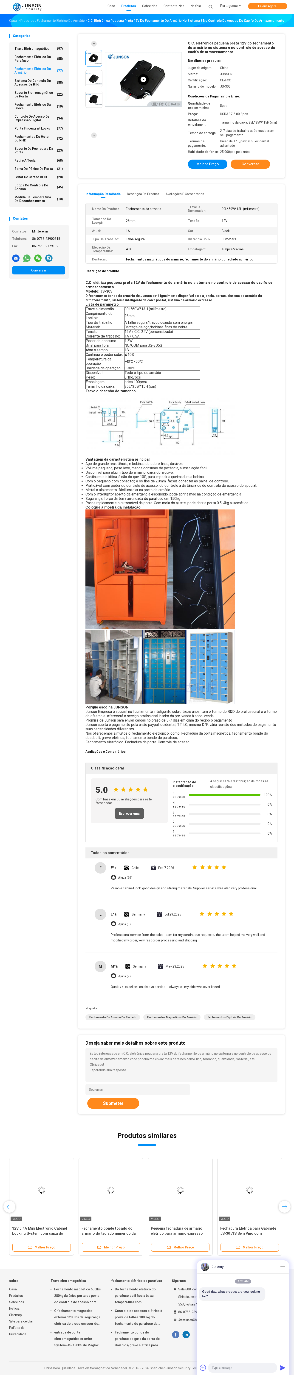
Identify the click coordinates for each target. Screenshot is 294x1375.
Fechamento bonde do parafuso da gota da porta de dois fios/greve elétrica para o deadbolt (138, 1339)
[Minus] (282, 1267)
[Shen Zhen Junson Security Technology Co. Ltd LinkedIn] (186, 1335)
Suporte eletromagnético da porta (38, 94)
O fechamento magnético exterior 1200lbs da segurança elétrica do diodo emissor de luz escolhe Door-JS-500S (77, 1318)
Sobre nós (16, 1302)
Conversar (38, 270)
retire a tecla (38, 160)
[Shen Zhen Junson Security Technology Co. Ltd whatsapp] (27, 258)
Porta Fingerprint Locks (38, 128)
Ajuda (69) (125, 877)
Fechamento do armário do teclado (112, 1017)
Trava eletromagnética (38, 48)
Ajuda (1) (124, 924)
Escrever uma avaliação (129, 815)
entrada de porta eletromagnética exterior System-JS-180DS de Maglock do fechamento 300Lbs (77, 1339)
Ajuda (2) (124, 976)
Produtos (16, 1296)
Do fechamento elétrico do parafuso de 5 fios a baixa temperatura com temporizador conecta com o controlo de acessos (137, 1296)
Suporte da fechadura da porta (38, 150)
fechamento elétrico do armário (38, 70)
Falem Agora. (267, 6)
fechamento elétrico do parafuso (38, 58)
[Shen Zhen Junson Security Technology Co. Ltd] (27, 6)
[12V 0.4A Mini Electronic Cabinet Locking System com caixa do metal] (41, 1190)
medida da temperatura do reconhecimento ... (38, 199)
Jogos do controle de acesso (38, 187)
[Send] (282, 1368)
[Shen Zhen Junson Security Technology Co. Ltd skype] (49, 258)
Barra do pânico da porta (38, 169)
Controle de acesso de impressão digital (38, 118)
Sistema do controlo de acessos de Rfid (38, 82)
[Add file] (203, 1368)
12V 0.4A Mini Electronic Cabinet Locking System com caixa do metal (39, 1233)
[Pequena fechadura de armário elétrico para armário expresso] (180, 1190)
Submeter (113, 1103)
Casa (13, 1289)
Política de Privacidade (17, 1331)
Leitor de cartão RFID (38, 177)
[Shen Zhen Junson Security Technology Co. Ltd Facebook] (175, 1335)
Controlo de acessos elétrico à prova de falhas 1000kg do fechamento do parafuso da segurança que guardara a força (138, 1318)
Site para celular (21, 1321)
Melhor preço (207, 164)
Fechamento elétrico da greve (38, 106)
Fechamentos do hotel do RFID (38, 138)
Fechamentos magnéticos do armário (172, 1017)
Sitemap (15, 1315)
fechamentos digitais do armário (230, 1017)
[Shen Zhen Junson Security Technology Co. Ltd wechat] (38, 258)
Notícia (14, 1308)
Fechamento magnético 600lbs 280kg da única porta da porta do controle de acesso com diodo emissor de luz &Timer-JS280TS (77, 1296)
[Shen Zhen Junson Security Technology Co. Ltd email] (16, 258)
